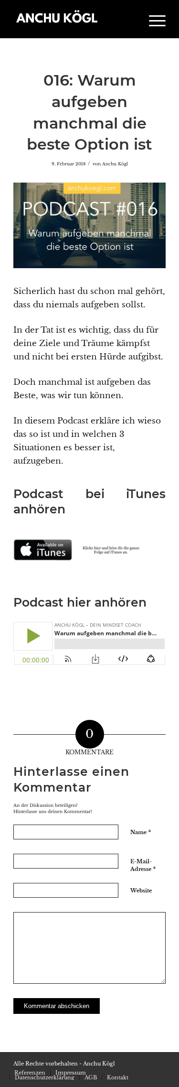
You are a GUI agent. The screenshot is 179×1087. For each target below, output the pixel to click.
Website (141, 890)
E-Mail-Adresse (143, 865)
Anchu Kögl (115, 164)
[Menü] (152, 19)
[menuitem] (152, 19)
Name (140, 832)
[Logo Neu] (74, 19)
